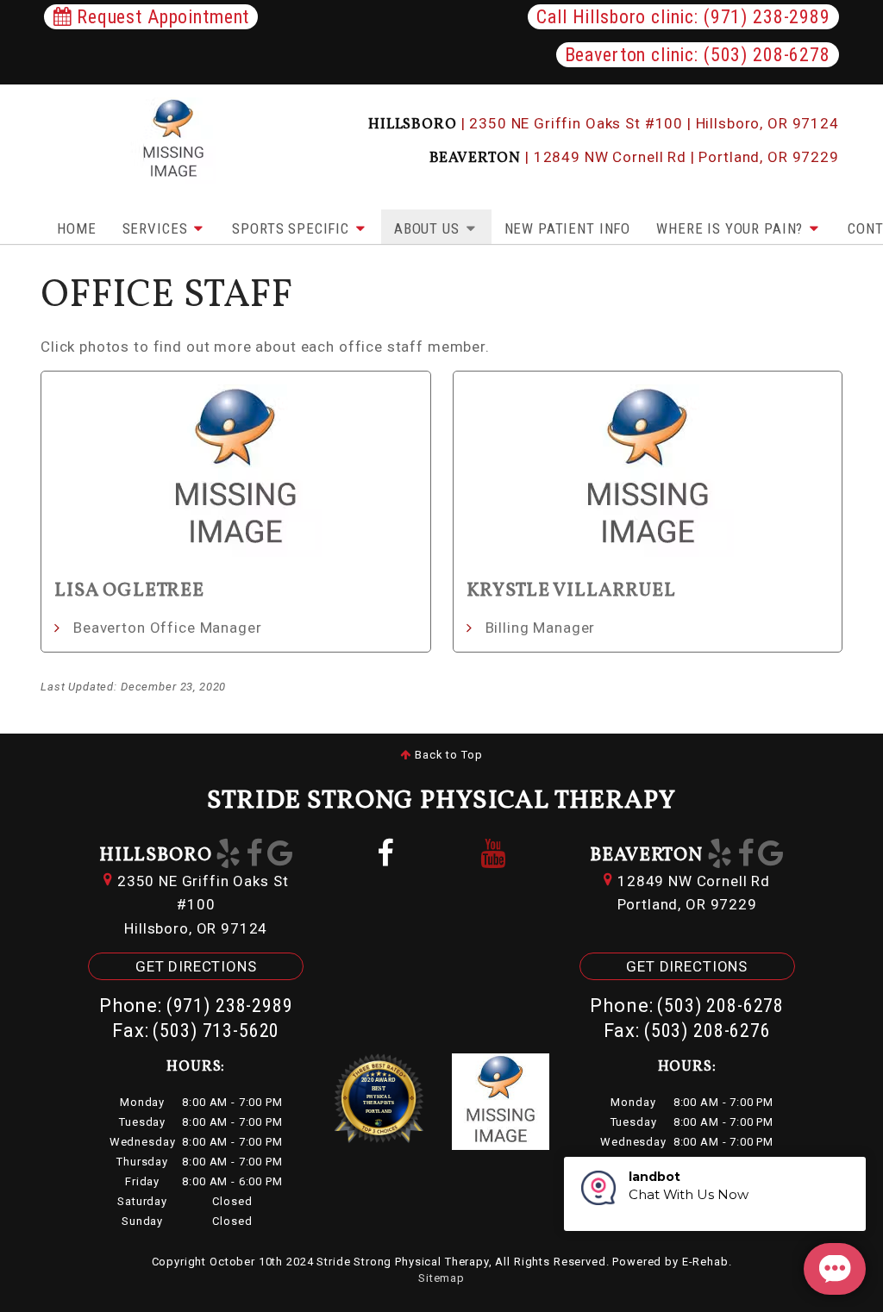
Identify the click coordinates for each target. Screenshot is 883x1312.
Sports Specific (293, 228)
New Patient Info (567, 228)
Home (76, 228)
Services (157, 228)
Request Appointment (160, 17)
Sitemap (441, 1277)
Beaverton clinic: (697, 55)
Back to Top (446, 754)
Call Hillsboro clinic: (683, 17)
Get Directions (196, 966)
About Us (429, 228)
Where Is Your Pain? (731, 228)
